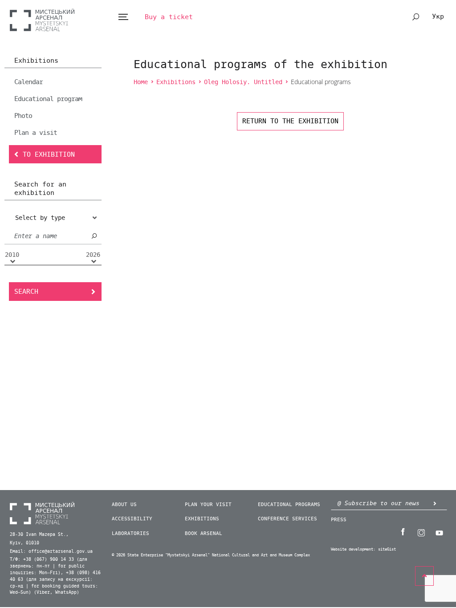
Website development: (353, 549)
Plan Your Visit (208, 504)
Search (26, 291)
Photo (23, 116)
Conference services (287, 518)
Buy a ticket (169, 17)
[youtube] (439, 531)
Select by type (40, 218)
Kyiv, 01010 (24, 543)
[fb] (403, 531)
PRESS (338, 519)
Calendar (28, 82)
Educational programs (289, 504)
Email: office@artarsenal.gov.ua (51, 551)
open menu (123, 17)
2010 (12, 255)
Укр (438, 16)
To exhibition (49, 154)
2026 (93, 255)
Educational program (48, 99)
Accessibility (132, 518)
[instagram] (421, 531)
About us (124, 504)
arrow (435, 503)
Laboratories (130, 533)
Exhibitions (36, 61)
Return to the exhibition (290, 121)
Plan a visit (35, 133)
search (416, 17)
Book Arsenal (203, 533)
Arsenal (42, 20)
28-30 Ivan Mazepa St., (39, 534)
